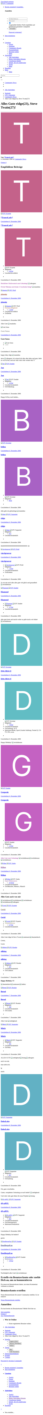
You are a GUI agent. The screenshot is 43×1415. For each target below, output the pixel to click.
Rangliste (8, 68)
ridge (3, 526)
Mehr (10, 53)
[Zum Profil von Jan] (3, 364)
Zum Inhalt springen (7, 2)
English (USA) (14, 1341)
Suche (11, 64)
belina (3, 455)
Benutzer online (14, 52)
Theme (7, 1347)
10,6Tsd (11, 883)
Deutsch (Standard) (15, 1343)
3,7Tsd (11, 607)
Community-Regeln (15, 48)
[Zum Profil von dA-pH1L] (5, 1199)
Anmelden (12, 29)
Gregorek (5, 800)
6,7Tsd (11, 925)
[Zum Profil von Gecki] (4, 905)
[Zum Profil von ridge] (3, 514)
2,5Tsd (11, 846)
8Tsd (10, 500)
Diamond (4, 600)
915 (10, 534)
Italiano (12, 1345)
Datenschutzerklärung (12, 1354)
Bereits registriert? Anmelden (14, 7)
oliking (3, 959)
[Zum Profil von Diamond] (5, 588)
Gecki (3, 917)
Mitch (3, 1036)
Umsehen (8, 42)
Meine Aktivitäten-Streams (17, 59)
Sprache (7, 1339)
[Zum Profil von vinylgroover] (6, 549)
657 (10, 1175)
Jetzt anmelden (5, 1312)
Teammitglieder (14, 50)
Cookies (7, 1357)
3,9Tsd (11, 1261)
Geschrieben (11, 221)
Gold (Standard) (14, 1352)
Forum (11, 44)
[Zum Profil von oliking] (4, 947)
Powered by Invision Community (11, 1361)
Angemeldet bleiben (15, 25)
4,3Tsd (11, 383)
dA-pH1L (5, 1211)
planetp (4, 302)
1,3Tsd (11, 569)
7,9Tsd (11, 725)
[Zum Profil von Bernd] (4, 988)
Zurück (11, 1377)
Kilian (3, 875)
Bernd (3, 999)
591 (10, 1044)
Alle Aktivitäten (14, 57)
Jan (2, 375)
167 (10, 967)
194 (10, 1007)
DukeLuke (5, 1129)
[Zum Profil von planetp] (4, 290)
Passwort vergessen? (15, 32)
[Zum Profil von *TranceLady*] (21, 154)
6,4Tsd (11, 271)
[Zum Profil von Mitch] (3, 1024)
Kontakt (7, 1355)
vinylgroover (6, 561)
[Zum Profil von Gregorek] (21, 786)
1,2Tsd (11, 310)
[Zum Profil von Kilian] (4, 863)
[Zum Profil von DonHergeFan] (6, 1241)
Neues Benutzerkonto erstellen (10, 1300)
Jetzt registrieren (10, 36)
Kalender (12, 46)
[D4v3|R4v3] (6, 679)
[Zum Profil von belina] (21, 441)
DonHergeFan (6, 1253)
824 (10, 1219)
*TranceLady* (9, 157)
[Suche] (1, 79)
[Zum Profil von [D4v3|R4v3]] (21, 665)
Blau (11, 1349)
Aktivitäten (8, 55)
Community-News (20, 159)
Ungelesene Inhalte (15, 61)
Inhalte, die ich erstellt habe (17, 63)
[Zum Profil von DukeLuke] (21, 1115)
